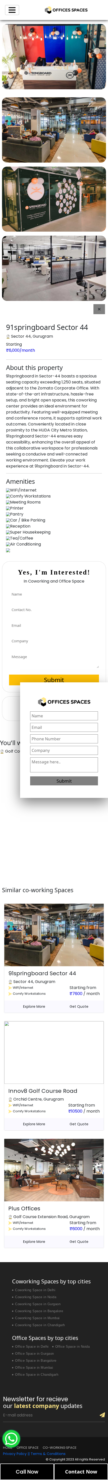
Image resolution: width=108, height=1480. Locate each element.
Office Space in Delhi (32, 1346)
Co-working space (60, 1447)
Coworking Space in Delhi (35, 1290)
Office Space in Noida (72, 1346)
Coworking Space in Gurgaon (38, 1304)
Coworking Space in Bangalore (39, 1311)
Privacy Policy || (17, 1453)
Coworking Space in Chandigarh (40, 1325)
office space (28, 1447)
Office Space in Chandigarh (36, 1374)
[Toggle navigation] (12, 10)
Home (8, 1447)
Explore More (34, 1006)
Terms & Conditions (48, 1453)
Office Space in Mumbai (34, 1367)
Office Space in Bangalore (36, 1360)
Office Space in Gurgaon (34, 1353)
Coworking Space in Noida (35, 1297)
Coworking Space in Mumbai (37, 1318)
